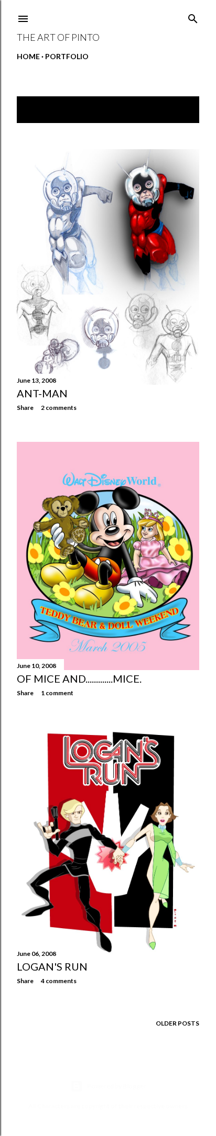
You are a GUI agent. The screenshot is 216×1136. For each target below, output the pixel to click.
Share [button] (25, 407)
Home (28, 56)
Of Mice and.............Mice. (79, 678)
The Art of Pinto (58, 37)
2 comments (59, 407)
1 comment (57, 693)
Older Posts (177, 1023)
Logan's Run (52, 966)
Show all (173, 110)
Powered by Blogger (116, 1086)
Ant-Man (42, 393)
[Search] (193, 16)
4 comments (59, 981)
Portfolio (67, 56)
